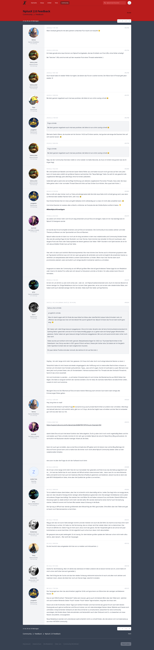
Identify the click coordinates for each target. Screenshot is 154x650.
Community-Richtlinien (71, 644)
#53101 (127, 520)
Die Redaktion (48, 644)
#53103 (127, 566)
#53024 (127, 302)
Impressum (27, 644)
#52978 (127, 280)
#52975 (127, 216)
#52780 (127, 28)
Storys (42, 3)
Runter (129, 13)
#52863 (127, 191)
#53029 (127, 399)
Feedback (39, 14)
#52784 (127, 50)
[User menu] (129, 3)
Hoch (129, 634)
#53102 (127, 543)
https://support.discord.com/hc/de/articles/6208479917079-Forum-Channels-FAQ (74, 425)
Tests (56, 3)
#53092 (127, 489)
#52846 (127, 169)
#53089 (127, 467)
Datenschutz (37, 644)
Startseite (34, 3)
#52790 (127, 143)
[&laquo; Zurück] (119, 21)
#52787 (127, 95)
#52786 (127, 73)
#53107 (127, 588)
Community (64, 3)
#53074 (127, 422)
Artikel (49, 3)
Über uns (58, 644)
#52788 (127, 118)
